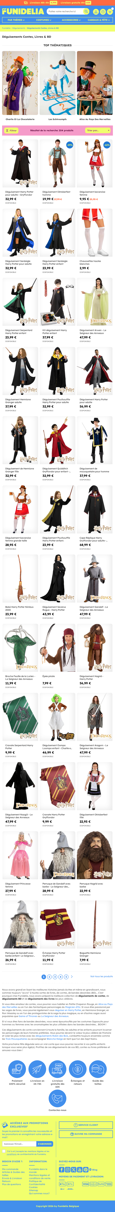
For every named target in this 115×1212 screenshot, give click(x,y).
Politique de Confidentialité (37, 1183)
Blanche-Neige (55, 1038)
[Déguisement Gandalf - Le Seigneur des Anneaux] (94, 578)
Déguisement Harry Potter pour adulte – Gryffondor (19, 193)
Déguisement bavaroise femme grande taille (18, 539)
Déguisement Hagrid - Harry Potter (91, 678)
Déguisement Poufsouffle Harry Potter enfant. (56, 539)
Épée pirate (48, 676)
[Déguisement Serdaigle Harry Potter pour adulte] (20, 233)
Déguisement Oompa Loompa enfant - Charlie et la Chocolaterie (57, 747)
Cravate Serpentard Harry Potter (19, 747)
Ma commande (10, 1169)
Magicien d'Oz (72, 1007)
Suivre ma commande (88, 1134)
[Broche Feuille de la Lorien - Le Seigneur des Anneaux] (20, 648)
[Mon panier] (110, 12)
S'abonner (44, 1143)
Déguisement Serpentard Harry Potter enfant (18, 332)
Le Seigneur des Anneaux (54, 1016)
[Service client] (103, 12)
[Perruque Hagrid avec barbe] (94, 855)
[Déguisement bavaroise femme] (94, 163)
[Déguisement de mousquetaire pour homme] (94, 440)
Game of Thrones (28, 1016)
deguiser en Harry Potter (68, 1010)
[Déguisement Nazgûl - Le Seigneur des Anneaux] (20, 786)
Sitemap (33, 1190)
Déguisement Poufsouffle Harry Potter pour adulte (56, 401)
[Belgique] (61, 1170)
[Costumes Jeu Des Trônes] (95, 83)
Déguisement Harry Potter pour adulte (94, 401)
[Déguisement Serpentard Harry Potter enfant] (20, 302)
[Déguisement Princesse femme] (20, 855)
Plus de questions (11, 1184)
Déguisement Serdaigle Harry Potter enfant (54, 262)
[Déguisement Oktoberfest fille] (94, 786)
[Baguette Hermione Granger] (94, 924)
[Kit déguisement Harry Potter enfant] (57, 302)
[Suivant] (72, 976)
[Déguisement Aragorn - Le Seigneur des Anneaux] (94, 717)
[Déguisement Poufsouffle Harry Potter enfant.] (57, 509)
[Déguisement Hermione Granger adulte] (20, 371)
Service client (88, 1125)
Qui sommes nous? (39, 1193)
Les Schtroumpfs (20, 119)
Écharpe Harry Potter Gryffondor (53, 954)
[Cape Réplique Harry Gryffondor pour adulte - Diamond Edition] (94, 509)
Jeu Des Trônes (95, 119)
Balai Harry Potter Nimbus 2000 (19, 608)
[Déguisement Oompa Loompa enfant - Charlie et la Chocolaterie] (57, 717)
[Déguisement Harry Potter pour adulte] (94, 371)
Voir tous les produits (101, 976)
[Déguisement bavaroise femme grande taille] (20, 509)
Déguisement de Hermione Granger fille (19, 470)
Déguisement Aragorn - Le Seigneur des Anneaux (94, 747)
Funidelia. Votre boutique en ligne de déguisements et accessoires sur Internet (23, 11)
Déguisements (18, 28)
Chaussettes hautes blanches (90, 262)
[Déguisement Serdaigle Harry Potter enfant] (57, 233)
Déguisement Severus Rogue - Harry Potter (54, 608)
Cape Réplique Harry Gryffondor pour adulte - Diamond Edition (93, 539)
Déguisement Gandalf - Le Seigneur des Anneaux (94, 608)
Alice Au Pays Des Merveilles (57, 119)
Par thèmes (15, 20)
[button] (109, 90)
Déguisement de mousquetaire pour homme (94, 470)
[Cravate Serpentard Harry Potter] (20, 717)
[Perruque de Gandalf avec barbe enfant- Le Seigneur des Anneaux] (20, 924)
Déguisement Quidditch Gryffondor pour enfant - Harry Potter (55, 470)
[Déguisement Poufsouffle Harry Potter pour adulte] (57, 371)
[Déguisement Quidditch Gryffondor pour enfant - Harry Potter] (57, 440)
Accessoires (70, 20)
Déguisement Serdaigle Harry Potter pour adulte (18, 262)
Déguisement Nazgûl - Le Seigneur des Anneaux (19, 816)
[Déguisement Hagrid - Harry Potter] (94, 648)
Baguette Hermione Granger (90, 954)
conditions (12, 1154)
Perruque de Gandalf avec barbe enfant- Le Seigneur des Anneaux (19, 954)
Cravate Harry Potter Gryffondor (53, 816)
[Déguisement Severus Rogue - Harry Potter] (57, 578)
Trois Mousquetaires (16, 1038)
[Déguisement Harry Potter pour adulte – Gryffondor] (20, 163)
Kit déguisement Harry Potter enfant (54, 332)
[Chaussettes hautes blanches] (94, 233)
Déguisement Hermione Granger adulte (18, 401)
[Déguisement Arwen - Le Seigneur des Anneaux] (94, 302)
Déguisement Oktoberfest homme (56, 193)
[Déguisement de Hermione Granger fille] (20, 440)
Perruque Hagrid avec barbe (91, 885)
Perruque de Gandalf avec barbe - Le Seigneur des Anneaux (56, 885)
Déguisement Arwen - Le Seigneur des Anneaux (93, 332)
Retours (6, 1181)
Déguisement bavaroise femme (92, 193)
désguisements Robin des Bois (51, 1035)
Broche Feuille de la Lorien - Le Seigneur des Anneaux (20, 678)
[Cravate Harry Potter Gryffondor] (57, 786)
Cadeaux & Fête (97, 20)
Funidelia (6, 28)
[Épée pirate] (57, 648)
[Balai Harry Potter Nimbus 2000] (20, 578)
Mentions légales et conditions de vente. (40, 1177)
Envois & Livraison (12, 1178)
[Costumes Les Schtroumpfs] (20, 83)
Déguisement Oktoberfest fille (93, 816)
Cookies (33, 1187)
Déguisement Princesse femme (17, 885)
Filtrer (13, 130)
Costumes (42, 20)
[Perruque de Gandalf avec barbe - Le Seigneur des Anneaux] (57, 855)
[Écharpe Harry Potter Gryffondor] (57, 924)
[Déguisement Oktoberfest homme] (57, 163)
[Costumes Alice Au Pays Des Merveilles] (58, 83)
